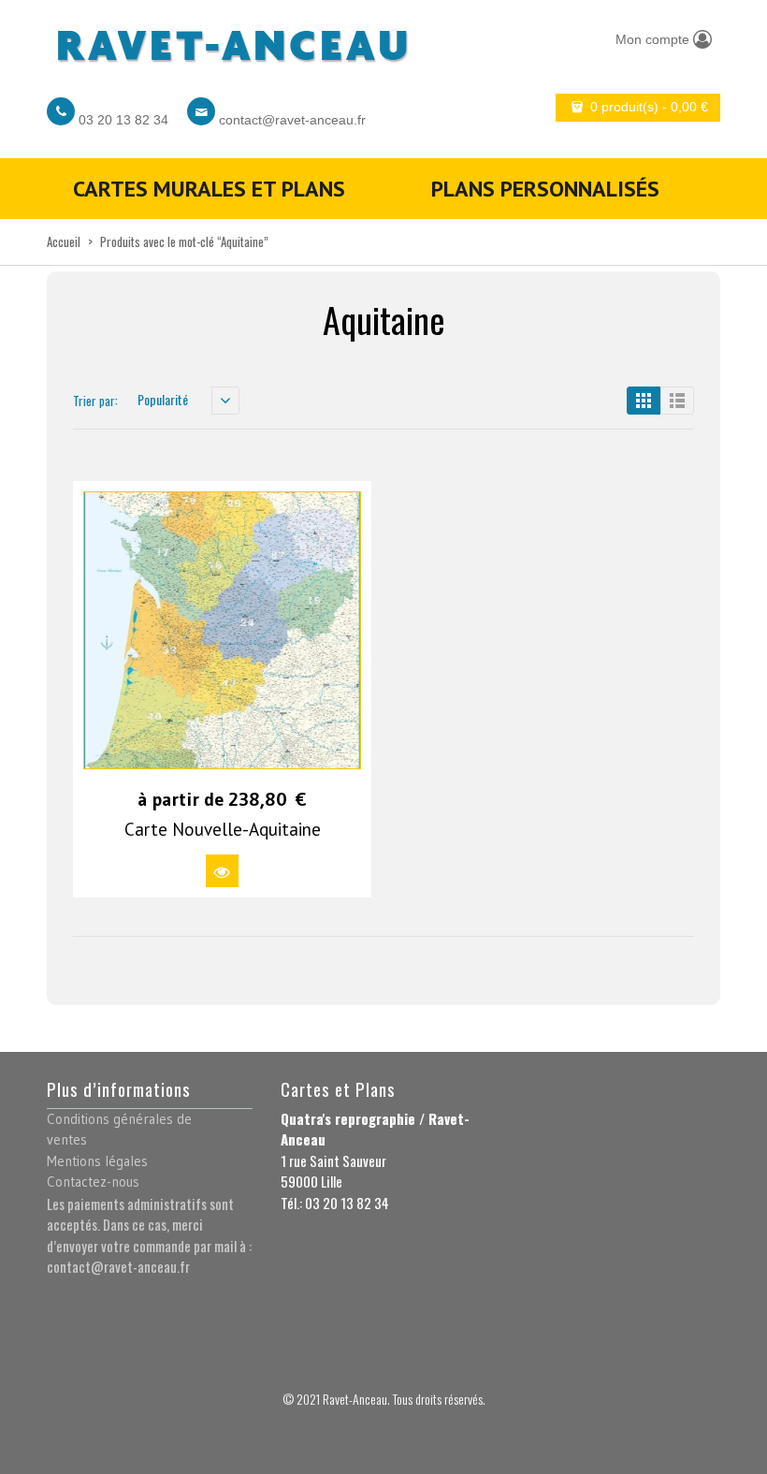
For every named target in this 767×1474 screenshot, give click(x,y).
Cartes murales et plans (209, 188)
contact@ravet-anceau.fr (292, 119)
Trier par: (95, 400)
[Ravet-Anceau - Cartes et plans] (231, 40)
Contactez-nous (93, 1181)
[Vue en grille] (643, 401)
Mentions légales (97, 1161)
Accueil (63, 241)
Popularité (162, 399)
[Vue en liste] (677, 401)
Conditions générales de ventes (119, 1129)
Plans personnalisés (545, 188)
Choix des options (222, 870)
